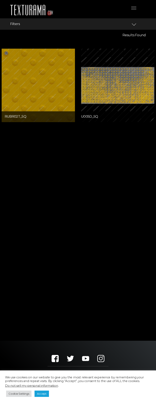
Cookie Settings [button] (19, 393)
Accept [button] (42, 393)
